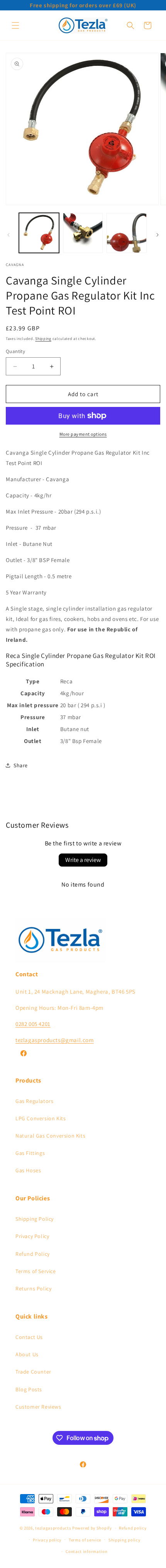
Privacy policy (47, 1540)
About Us (27, 1354)
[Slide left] (8, 234)
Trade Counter (33, 1371)
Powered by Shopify (92, 1528)
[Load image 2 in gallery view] (83, 233)
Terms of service (85, 1540)
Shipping (43, 338)
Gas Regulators (34, 1101)
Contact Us (29, 1337)
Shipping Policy (34, 1218)
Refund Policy (32, 1253)
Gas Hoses (28, 1170)
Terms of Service (35, 1271)
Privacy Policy (32, 1236)
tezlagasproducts (53, 1528)
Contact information (86, 1551)
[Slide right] (157, 234)
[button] (15, 25)
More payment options (83, 434)
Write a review (83, 860)
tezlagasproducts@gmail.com (54, 1040)
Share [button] (21, 765)
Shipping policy (124, 1540)
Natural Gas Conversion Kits (50, 1135)
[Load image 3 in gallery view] (127, 233)
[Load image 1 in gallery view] (39, 233)
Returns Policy (33, 1288)
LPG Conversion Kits (40, 1118)
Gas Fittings (30, 1153)
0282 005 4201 (33, 1023)
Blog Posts (28, 1389)
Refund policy (132, 1528)
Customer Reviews (38, 1406)
